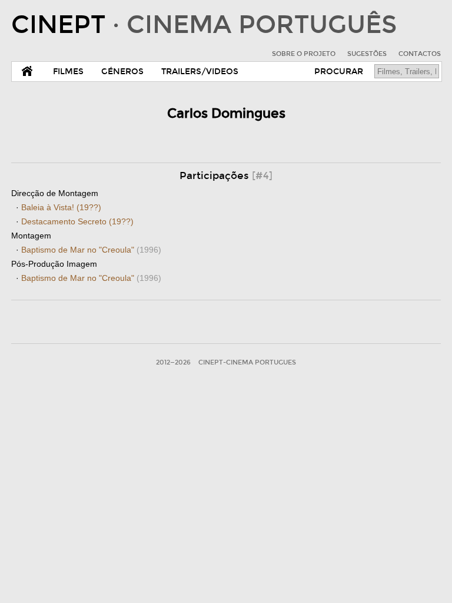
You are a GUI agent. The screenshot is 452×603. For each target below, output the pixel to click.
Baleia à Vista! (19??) (61, 207)
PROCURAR (338, 72)
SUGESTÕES (367, 54)
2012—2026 (173, 362)
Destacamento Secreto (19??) (77, 221)
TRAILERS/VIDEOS (199, 72)
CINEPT (204, 24)
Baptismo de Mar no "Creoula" (91, 249)
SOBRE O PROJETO (303, 54)
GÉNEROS (122, 72)
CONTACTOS (419, 54)
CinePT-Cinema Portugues (247, 362)
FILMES (68, 72)
